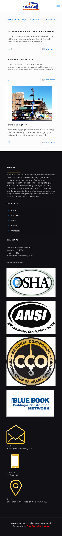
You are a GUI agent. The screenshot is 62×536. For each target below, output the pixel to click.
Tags (23, 19)
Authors (35, 19)
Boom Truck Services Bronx (21, 59)
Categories (12, 19)
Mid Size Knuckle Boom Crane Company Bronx (31, 31)
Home (14, 210)
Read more (49, 49)
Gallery (14, 225)
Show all (51, 19)
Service (14, 220)
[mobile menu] (58, 5)
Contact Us (16, 230)
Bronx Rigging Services (19, 124)
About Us (15, 215)
